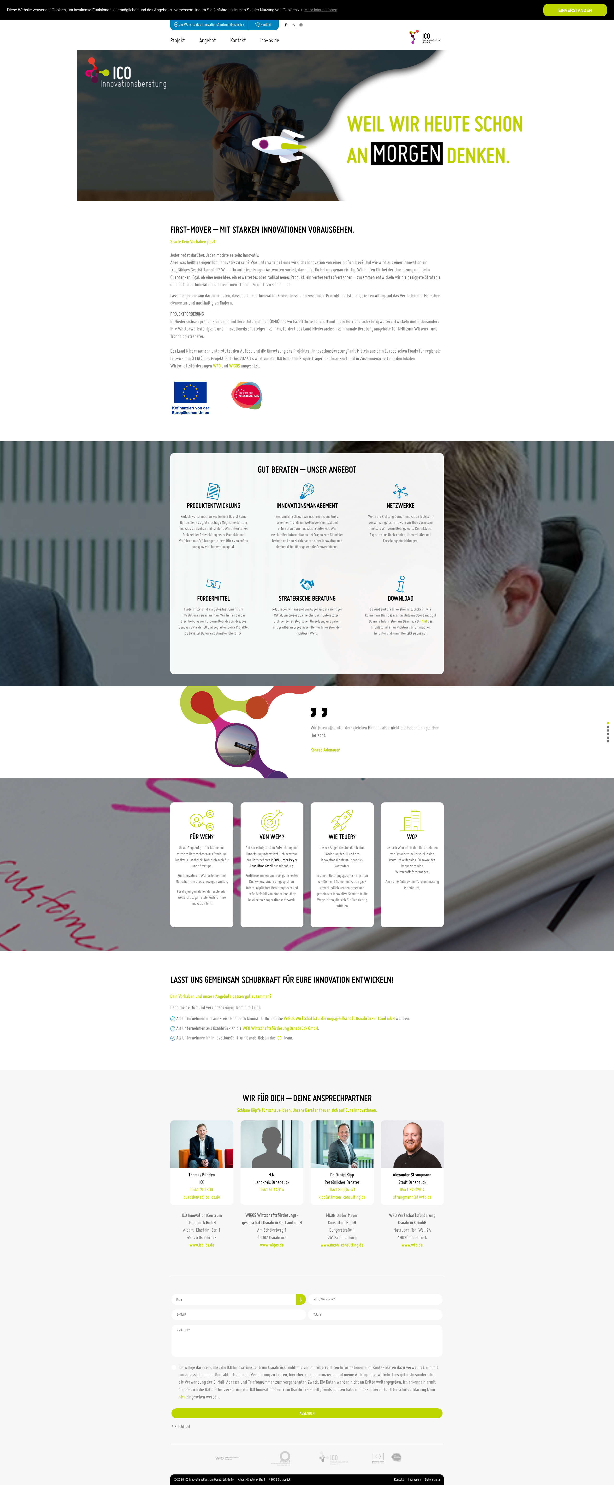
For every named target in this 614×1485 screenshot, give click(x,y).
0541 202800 (201, 1190)
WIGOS (234, 366)
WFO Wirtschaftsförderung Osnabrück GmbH (280, 1028)
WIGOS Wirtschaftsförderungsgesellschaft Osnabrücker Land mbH (339, 1018)
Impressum (414, 1479)
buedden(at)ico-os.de (201, 1197)
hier (424, 621)
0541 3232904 (412, 1190)
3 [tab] (608, 129)
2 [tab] (608, 125)
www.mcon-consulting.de (342, 1245)
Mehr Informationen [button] (320, 10)
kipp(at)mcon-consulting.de (342, 1197)
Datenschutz (432, 1479)
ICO (279, 1038)
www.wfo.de (412, 1245)
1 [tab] (608, 122)
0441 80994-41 (342, 1190)
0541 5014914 (272, 1190)
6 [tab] (608, 741)
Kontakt (399, 1479)
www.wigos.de (272, 1245)
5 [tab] (608, 738)
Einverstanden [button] (575, 10)
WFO (217, 366)
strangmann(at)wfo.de (412, 1197)
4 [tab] (608, 734)
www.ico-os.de (201, 1245)
